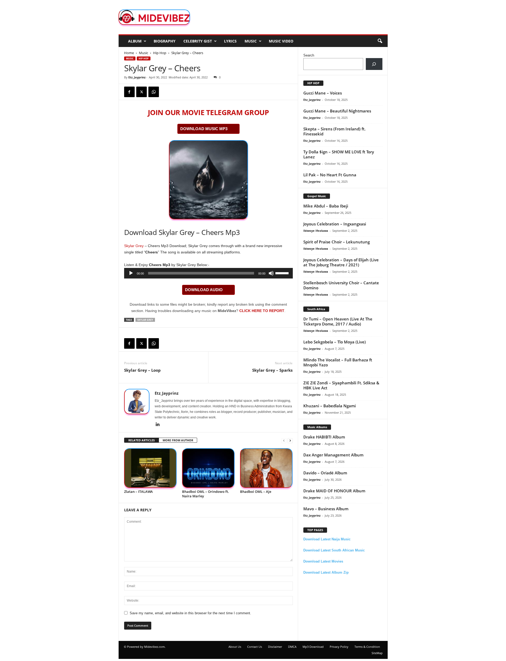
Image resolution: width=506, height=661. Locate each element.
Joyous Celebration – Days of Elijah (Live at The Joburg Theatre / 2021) (341, 262)
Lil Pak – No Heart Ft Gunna (329, 174)
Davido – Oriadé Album (325, 472)
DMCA (292, 647)
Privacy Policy (339, 647)
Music (251, 41)
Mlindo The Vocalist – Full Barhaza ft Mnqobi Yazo (337, 362)
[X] (141, 92)
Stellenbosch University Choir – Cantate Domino (341, 285)
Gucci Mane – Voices (322, 93)
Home (129, 52)
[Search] (374, 64)
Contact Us (254, 647)
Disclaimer (275, 647)
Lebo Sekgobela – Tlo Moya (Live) (334, 341)
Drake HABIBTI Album (324, 437)
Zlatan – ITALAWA (138, 491)
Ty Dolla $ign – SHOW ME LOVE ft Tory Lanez (338, 154)
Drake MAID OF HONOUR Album (334, 490)
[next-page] (290, 440)
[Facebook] (129, 92)
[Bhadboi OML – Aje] (266, 468)
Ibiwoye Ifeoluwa (315, 231)
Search (308, 55)
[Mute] (271, 273)
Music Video (281, 41)
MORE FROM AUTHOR (178, 440)
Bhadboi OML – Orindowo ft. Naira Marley (205, 493)
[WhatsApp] (153, 92)
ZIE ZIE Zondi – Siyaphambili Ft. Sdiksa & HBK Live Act (341, 385)
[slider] (282, 272)
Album (135, 41)
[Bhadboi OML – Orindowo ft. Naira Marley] (208, 468)
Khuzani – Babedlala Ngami (329, 405)
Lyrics (230, 41)
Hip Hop (159, 52)
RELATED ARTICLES (141, 440)
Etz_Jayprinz (136, 77)
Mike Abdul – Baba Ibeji (325, 206)
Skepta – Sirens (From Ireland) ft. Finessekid (334, 131)
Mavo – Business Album (325, 508)
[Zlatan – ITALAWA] (150, 468)
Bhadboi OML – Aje (255, 491)
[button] (380, 41)
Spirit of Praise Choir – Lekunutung (336, 241)
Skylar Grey (134, 246)
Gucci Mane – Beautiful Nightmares (337, 111)
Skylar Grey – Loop (142, 370)
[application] (208, 273)
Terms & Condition (367, 647)
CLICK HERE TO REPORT (261, 311)
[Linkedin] (158, 425)
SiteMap (377, 653)
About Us (234, 647)
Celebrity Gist (197, 41)
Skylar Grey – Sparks (272, 370)
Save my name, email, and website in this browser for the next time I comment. (190, 613)
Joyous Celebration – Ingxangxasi (334, 223)
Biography (165, 41)
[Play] (131, 273)
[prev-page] (283, 440)
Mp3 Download (313, 647)
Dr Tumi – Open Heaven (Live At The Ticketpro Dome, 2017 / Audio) (337, 321)
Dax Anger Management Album (333, 454)
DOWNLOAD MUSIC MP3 (203, 128)
